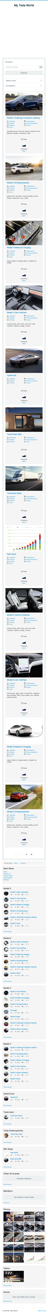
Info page (13, 1010)
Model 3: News (15, 1017)
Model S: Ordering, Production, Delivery (23, 917)
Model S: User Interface (18, 898)
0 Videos (11, 123)
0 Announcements (31, 123)
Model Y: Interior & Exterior (19, 1073)
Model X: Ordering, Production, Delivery (23, 967)
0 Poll (11, 127)
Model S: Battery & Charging (19, 905)
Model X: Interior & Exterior (18, 615)
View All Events (7, 1301)
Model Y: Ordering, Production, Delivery (23, 118)
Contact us (6, 874)
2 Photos (11, 125)
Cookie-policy (7, 878)
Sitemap (6, 880)
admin (24, 151)
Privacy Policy (8, 876)
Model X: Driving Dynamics (18, 811)
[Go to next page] (26, 854)
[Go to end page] (31, 854)
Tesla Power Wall (14, 434)
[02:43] (14, 1276)
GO (41, 67)
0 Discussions (30, 121)
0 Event (28, 125)
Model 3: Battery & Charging (19, 998)
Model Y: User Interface (17, 312)
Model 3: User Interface (18, 991)
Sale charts (11, 554)
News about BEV (15, 1159)
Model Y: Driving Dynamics (18, 182)
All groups (24, 73)
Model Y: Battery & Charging (19, 247)
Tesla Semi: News (14, 493)
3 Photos (11, 320)
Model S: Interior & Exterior (19, 892)
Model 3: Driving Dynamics (19, 1004)
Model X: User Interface (17, 680)
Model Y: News (15, 1079)
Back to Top (42, 1311)
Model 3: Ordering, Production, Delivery (23, 1023)
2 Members (12, 438)
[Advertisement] (24, 32)
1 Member (12, 121)
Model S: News (15, 923)
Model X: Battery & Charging (19, 746)
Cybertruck (11, 375)
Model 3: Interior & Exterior (19, 1029)
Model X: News (15, 973)
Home (5, 872)
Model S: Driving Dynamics (19, 911)
